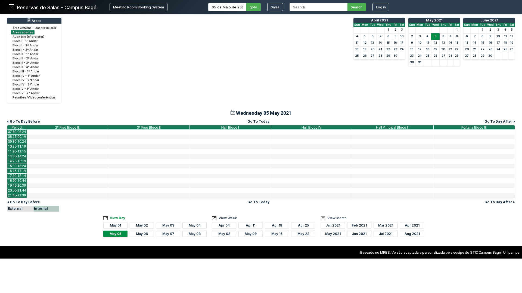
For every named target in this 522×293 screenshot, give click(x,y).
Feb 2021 (359, 225)
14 (380, 42)
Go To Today (258, 121)
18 (357, 49)
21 (380, 49)
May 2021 (434, 20)
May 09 (251, 234)
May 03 (168, 225)
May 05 (115, 234)
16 (395, 42)
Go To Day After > (499, 121)
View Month (336, 218)
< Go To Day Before (23, 121)
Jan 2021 (333, 225)
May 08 (195, 234)
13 (372, 42)
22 (388, 49)
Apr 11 (250, 225)
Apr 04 (224, 225)
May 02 (142, 225)
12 (364, 42)
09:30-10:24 (17, 141)
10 (402, 36)
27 (372, 56)
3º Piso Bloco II (149, 127)
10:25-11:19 (17, 146)
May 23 (303, 234)
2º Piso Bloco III (67, 127)
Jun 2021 (359, 234)
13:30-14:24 (17, 156)
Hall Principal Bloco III (392, 127)
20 (373, 49)
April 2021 (379, 20)
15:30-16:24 (17, 166)
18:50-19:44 (17, 181)
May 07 (168, 234)
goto (253, 7)
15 (388, 42)
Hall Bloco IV (311, 127)
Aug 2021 (412, 234)
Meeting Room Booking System (138, 7)
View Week (228, 218)
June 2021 (489, 20)
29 (388, 56)
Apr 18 (277, 225)
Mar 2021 (385, 225)
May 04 (195, 225)
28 (380, 56)
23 (395, 49)
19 (364, 49)
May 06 (142, 234)
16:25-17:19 (17, 171)
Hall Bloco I (230, 127)
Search (356, 7)
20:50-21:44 (17, 190)
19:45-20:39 (17, 185)
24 (402, 49)
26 (365, 56)
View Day (117, 218)
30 (395, 56)
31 (419, 62)
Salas (275, 7)
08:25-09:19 (17, 137)
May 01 (115, 225)
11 (357, 42)
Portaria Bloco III (474, 127)
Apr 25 (303, 225)
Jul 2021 (385, 234)
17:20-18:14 (17, 176)
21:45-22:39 (17, 195)
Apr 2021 (412, 225)
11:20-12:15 (17, 151)
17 (401, 42)
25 (357, 56)
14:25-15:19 (17, 161)
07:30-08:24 (17, 132)
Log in (381, 7)
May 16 (276, 234)
